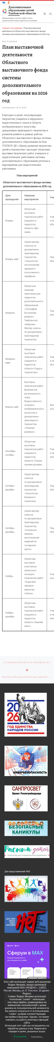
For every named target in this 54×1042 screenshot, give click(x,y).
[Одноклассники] (9, 2)
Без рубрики (16, 28)
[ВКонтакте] (3, 2)
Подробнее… (37, 1036)
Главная (5, 28)
